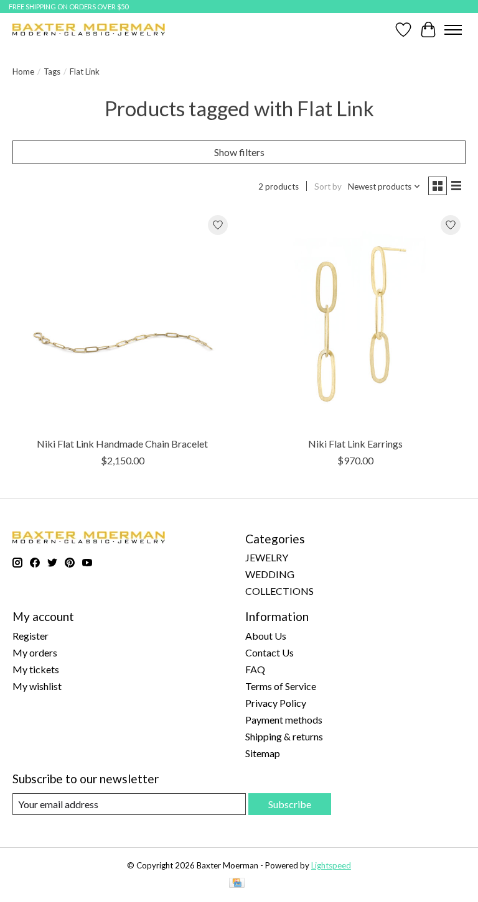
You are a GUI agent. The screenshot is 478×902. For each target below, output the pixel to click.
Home (23, 71)
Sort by (328, 186)
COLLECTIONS (279, 591)
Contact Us (269, 652)
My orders (34, 652)
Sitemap (262, 753)
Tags (52, 71)
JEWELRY (266, 557)
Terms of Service (280, 686)
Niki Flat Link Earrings (355, 443)
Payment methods (283, 719)
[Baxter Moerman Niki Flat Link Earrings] (355, 320)
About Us (265, 636)
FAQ (255, 669)
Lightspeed (331, 865)
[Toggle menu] (453, 29)
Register (30, 636)
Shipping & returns (284, 736)
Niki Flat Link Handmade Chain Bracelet (122, 443)
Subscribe (289, 804)
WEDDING (269, 574)
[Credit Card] (237, 884)
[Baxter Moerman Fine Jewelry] (88, 29)
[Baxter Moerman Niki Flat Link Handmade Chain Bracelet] (122, 320)
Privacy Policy (275, 703)
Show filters (239, 152)
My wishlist (37, 686)
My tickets (35, 669)
